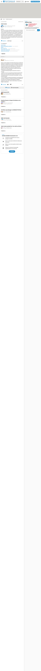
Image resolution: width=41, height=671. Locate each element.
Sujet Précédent (4, 21)
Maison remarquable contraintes (6, 46)
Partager (10, 40)
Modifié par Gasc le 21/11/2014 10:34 (9, 60)
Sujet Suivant (20, 21)
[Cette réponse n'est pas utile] (10, 85)
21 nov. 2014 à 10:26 (9, 26)
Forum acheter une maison (14, 49)
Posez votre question (15, 87)
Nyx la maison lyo (4, 48)
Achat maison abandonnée (5, 49)
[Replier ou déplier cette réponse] (23, 56)
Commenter (4, 84)
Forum (4, 19)
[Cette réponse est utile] (7, 85)
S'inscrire (12, 151)
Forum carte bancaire (11, 48)
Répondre (8, 87)
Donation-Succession (9, 19)
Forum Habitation (15, 46)
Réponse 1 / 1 (3, 56)
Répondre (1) (4, 40)
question (36, 1)
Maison (2, 47)
